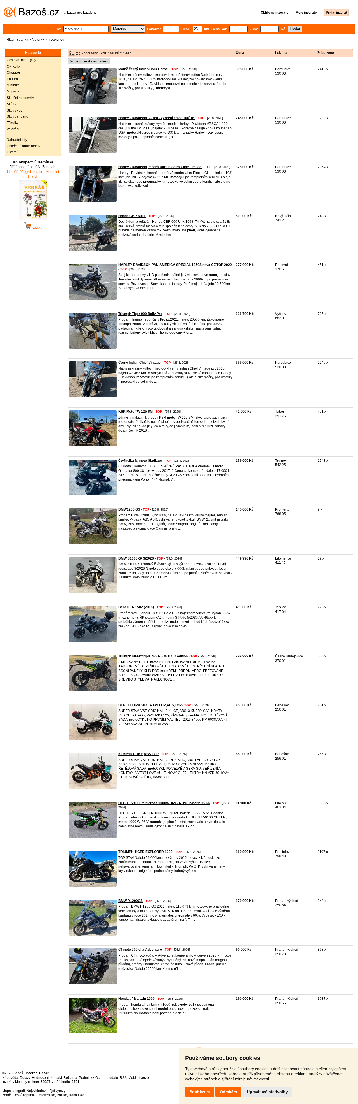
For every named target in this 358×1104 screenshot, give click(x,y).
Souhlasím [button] (200, 1091)
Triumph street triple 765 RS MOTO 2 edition (153, 656)
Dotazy (25, 1078)
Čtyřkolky (14, 66)
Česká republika (25, 1095)
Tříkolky (12, 123)
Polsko (62, 1095)
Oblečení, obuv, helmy (23, 146)
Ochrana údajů (106, 1078)
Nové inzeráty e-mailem (89, 61)
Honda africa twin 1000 (136, 999)
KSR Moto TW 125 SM (135, 412)
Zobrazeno (325, 53)
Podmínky (86, 1078)
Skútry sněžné (17, 117)
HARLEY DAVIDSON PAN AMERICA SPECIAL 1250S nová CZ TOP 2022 (175, 265)
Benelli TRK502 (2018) (136, 607)
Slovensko (47, 1095)
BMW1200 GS (129, 509)
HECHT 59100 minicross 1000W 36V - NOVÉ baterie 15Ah (164, 803)
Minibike (13, 85)
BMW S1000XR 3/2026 (136, 558)
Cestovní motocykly (21, 60)
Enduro (12, 79)
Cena (240, 53)
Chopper (13, 73)
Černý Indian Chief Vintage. (139, 363)
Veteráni (13, 129)
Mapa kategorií (13, 1091)
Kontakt (56, 1078)
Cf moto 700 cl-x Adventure (140, 950)
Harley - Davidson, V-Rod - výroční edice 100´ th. (156, 118)
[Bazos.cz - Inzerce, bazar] (31, 16)
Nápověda (10, 1078)
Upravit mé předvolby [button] (267, 1091)
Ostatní (12, 152)
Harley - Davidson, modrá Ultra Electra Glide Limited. (160, 167)
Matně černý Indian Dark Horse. (143, 69)
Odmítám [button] (228, 1091)
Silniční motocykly (20, 98)
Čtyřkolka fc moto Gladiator (140, 461)
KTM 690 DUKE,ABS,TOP (138, 754)
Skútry (11, 104)
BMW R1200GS (130, 901)
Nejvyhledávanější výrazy (46, 1091)
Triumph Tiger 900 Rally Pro (140, 314)
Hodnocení (40, 1078)
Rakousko (76, 1095)
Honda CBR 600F (132, 216)
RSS (123, 1078)
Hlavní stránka (17, 39)
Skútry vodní (16, 110)
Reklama (70, 1078)
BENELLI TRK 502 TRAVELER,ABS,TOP (150, 705)
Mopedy (13, 91)
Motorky (38, 39)
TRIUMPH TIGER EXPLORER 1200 (145, 852)
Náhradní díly (17, 140)
